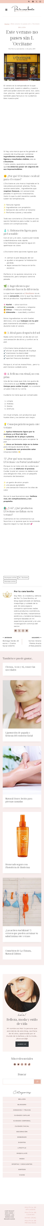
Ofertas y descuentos (22, 1164)
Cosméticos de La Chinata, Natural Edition (18, 952)
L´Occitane (23, 577)
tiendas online (10, 581)
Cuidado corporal (22, 1121)
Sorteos (22, 1169)
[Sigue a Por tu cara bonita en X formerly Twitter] (19, 630)
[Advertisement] (22, 126)
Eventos (22, 1142)
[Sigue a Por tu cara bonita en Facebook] (15, 630)
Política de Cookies (30, 1213)
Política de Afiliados (30, 1208)
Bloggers (22, 1104)
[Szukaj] (37, 1081)
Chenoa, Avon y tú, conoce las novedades (20, 668)
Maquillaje (22, 1153)
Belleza (22, 27)
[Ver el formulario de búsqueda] (29, 1)
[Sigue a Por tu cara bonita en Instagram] (23, 630)
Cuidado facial (22, 1126)
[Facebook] (33, 1)
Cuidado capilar (22, 1115)
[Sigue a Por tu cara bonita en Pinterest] (26, 630)
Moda (22, 1159)
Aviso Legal (30, 1218)
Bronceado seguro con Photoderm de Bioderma (17, 866)
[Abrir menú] (6, 9)
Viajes (22, 1175)
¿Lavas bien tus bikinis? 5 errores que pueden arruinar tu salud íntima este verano (21, 933)
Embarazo (22, 1137)
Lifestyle (22, 1148)
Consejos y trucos (22, 1110)
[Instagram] (40, 1)
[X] (36, 1)
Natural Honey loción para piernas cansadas (18, 800)
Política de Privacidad (30, 1222)
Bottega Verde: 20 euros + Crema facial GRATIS (11, 642)
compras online (11, 577)
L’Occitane (29, 293)
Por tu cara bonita (18, 49)
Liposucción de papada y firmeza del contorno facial (19, 734)
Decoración (22, 1131)
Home (7, 24)
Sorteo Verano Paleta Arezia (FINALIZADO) (35, 642)
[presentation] (22, 704)
